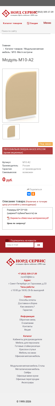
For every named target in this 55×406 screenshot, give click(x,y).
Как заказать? (27, 306)
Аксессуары (28, 382)
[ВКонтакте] (29, 194)
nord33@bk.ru (27, 277)
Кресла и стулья (27, 349)
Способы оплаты (27, 300)
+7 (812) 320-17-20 (44, 12)
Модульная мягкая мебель (24, 366)
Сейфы (27, 372)
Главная (6, 45)
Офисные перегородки (27, 379)
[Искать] (48, 31)
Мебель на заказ (27, 353)
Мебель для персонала (27, 343)
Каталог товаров (12, 23)
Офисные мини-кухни (27, 376)
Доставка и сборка (27, 303)
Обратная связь (27, 319)
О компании (27, 323)
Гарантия (27, 310)
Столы (41, 366)
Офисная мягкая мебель (27, 356)
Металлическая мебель (27, 369)
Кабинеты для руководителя (27, 339)
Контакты (27, 326)
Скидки (33, 23)
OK (38, 245)
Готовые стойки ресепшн (27, 346)
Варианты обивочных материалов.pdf (29, 218)
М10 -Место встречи (22, 52)
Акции (27, 330)
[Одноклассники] (33, 194)
